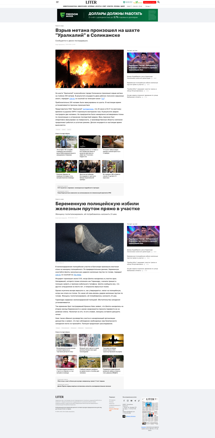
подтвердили (88, 109)
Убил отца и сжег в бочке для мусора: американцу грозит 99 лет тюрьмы (81, 381)
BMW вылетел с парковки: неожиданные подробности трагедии (78, 188)
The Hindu (77, 275)
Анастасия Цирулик (61, 218)
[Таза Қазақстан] (138, 2)
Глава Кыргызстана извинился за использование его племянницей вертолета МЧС (84, 193)
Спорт (104, 6)
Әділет (122, 6)
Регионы (117, 6)
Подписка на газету (149, 2)
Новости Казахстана (70, 6)
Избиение (80, 328)
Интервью (91, 6)
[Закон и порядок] (128, 2)
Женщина (73, 328)
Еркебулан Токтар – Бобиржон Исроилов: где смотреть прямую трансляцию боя (143, 67)
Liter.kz (72, 98)
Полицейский (65, 328)
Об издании (112, 400)
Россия (58, 129)
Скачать (143, 427)
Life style (98, 6)
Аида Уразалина (60, 44)
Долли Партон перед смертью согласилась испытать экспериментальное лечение (84, 386)
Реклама (111, 401)
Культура (110, 6)
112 (103, 98)
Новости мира (82, 6)
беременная (88, 328)
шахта (69, 129)
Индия (58, 328)
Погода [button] (148, 6)
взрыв (63, 129)
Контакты (111, 407)
